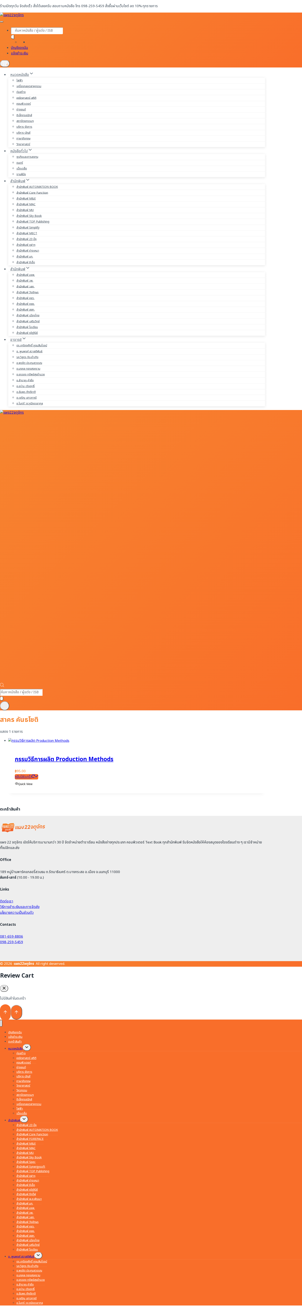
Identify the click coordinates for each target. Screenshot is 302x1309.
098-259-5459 (11, 942)
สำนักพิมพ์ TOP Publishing (32, 222)
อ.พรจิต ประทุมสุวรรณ (29, 363)
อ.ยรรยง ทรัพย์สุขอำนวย (30, 374)
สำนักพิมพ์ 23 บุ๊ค (26, 239)
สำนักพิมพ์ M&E (26, 198)
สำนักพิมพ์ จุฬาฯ (25, 245)
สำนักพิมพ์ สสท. (25, 310)
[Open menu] (4, 705)
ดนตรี (19, 163)
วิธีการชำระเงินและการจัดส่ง (19, 907)
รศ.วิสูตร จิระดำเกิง (27, 357)
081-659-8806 (11, 936)
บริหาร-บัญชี (23, 133)
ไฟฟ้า (19, 80)
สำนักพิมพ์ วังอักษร (27, 292)
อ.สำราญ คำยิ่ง (25, 380)
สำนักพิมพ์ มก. (24, 256)
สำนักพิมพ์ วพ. (24, 281)
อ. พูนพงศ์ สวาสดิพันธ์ (29, 351)
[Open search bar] (2, 686)
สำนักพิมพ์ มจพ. (25, 275)
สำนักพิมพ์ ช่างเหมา (27, 251)
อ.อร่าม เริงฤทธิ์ (25, 386)
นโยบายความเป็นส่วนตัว (17, 912)
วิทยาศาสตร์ (23, 144)
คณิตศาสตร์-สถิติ (26, 98)
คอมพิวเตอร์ (23, 104)
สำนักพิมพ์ (14, 1120)
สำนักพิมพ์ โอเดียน (27, 327)
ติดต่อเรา (6, 901)
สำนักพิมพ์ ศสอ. (25, 304)
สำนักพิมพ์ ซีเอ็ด (25, 262)
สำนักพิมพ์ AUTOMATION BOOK (37, 187)
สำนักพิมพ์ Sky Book (29, 216)
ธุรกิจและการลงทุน (27, 157)
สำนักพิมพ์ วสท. (25, 286)
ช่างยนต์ (21, 109)
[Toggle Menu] (1, 21)
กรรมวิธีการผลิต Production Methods (64, 759)
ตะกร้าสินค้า (15, 1042)
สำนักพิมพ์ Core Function (32, 192)
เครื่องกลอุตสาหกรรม (28, 86)
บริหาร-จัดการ (24, 127)
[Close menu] (1, 1023)
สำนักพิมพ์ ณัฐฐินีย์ (27, 333)
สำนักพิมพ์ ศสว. (25, 298)
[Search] (12, 37)
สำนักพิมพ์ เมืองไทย (27, 315)
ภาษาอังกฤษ (23, 138)
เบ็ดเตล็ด (21, 168)
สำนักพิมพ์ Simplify (27, 227)
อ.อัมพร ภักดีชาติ (26, 392)
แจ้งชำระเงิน (19, 53)
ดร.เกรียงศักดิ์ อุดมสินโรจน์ (31, 345)
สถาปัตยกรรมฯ (25, 121)
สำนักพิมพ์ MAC (26, 204)
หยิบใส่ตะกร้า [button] (23, 776)
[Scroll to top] (5, 1012)
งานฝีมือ (21, 174)
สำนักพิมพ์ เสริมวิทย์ (28, 321)
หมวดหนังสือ (15, 1049)
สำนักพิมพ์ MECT (26, 233)
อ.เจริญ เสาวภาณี (26, 398)
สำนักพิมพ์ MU (25, 210)
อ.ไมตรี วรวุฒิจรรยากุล (29, 403)
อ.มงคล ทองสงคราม (28, 369)
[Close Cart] (4, 988)
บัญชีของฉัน (19, 48)
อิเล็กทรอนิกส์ (24, 115)
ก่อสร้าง (21, 92)
